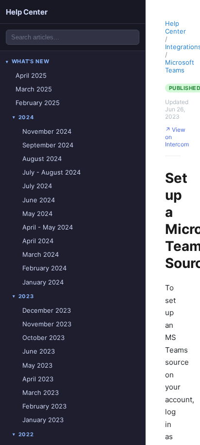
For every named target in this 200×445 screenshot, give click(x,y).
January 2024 (43, 282)
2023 (26, 296)
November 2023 (46, 324)
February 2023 (44, 406)
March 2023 (40, 392)
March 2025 (34, 89)
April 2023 (37, 379)
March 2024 (40, 254)
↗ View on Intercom (177, 137)
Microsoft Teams (179, 66)
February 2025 (38, 103)
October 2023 (43, 337)
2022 (26, 434)
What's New (31, 61)
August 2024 (42, 158)
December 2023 (46, 310)
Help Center (27, 12)
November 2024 (46, 131)
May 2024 (37, 213)
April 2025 (31, 75)
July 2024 (37, 186)
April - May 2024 (47, 227)
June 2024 (38, 200)
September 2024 (47, 145)
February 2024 (44, 268)
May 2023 (37, 365)
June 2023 (38, 351)
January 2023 (43, 420)
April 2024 (37, 241)
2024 (26, 117)
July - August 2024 (51, 172)
